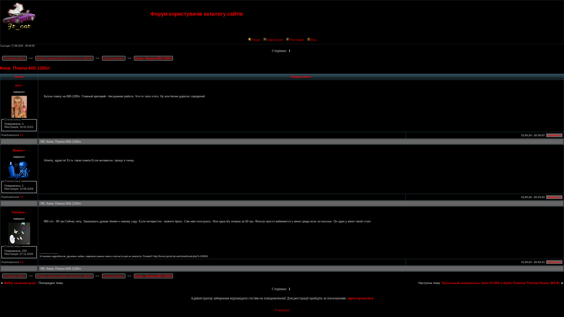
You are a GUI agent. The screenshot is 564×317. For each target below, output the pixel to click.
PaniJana (18, 212)
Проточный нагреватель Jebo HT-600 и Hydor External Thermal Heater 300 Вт (501, 283)
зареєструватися (360, 298)
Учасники (282, 310)
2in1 (18, 85)
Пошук (256, 39)
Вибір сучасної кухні (20, 283)
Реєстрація (296, 39)
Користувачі (275, 39)
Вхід (314, 39)
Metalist (18, 150)
